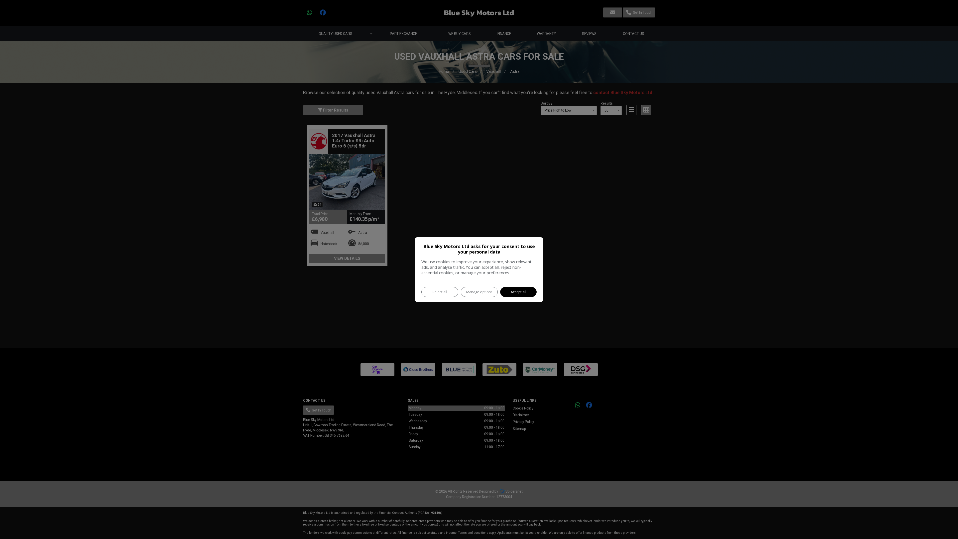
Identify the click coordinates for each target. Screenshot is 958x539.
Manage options (479, 291)
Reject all (439, 291)
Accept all (518, 291)
